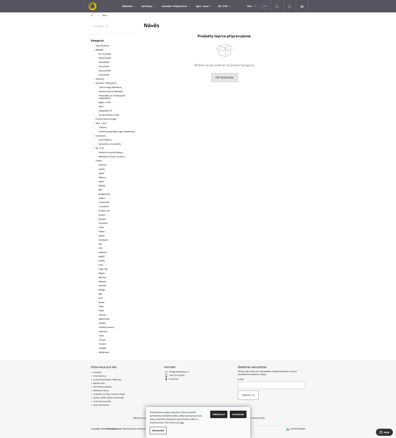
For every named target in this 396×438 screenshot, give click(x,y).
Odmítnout (219, 414)
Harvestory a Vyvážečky (110, 144)
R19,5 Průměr (105, 58)
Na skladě (101, 26)
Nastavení (158, 430)
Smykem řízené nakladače (111, 91)
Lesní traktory (105, 139)
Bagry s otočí (105, 102)
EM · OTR (100, 148)
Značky (99, 160)
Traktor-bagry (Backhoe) (110, 87)
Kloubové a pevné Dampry (111, 152)
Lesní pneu (100, 135)
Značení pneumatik (102, 401)
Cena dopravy (99, 376)
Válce (101, 106)
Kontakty (97, 372)
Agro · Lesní (101, 123)
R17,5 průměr (105, 54)
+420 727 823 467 (177, 375)
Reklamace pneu (101, 390)
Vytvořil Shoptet (297, 428)
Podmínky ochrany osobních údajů (109, 394)
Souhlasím (238, 414)
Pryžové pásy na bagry (106, 119)
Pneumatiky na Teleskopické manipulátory (112, 97)
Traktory (103, 127)
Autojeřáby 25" (105, 110)
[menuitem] (128, 6)
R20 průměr (104, 62)
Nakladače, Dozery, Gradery (112, 156)
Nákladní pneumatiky (142, 418)
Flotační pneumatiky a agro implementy (117, 131)
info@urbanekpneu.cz (179, 371)
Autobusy (100, 79)
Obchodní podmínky (102, 386)
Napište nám (99, 383)
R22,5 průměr (105, 70)
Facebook (173, 379)
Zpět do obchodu (224, 77)
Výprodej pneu (102, 45)
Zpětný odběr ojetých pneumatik (108, 397)
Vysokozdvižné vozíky (109, 115)
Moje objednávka (101, 405)
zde (182, 422)
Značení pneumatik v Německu (107, 379)
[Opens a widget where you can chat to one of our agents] (384, 432)
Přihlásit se (248, 395)
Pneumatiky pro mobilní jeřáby (251, 418)
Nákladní (99, 49)
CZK (264, 6)
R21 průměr (104, 66)
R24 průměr (104, 74)
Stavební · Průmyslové (106, 83)
